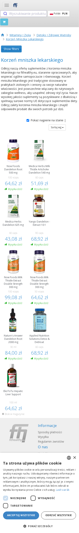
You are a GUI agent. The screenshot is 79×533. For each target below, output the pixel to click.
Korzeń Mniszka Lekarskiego (25, 39)
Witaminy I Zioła (20, 35)
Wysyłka (43, 437)
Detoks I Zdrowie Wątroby (53, 35)
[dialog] (39, 493)
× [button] (74, 457)
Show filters (11, 49)
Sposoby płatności (50, 432)
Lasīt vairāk (62, 490)
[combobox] (23, 13)
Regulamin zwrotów (51, 441)
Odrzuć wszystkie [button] (58, 515)
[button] (39, 526)
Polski (60, 13)
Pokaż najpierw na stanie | (48, 120)
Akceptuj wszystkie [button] (21, 515)
